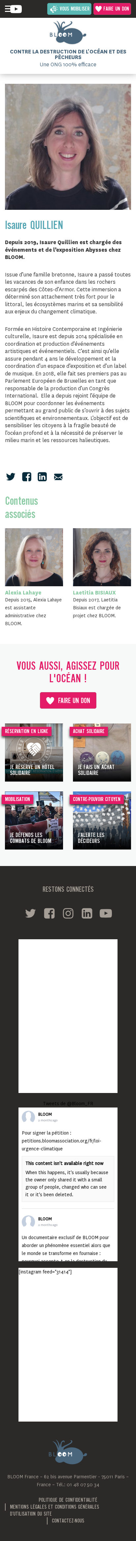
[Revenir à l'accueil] (68, 32)
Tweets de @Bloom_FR (68, 1104)
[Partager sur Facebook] (26, 476)
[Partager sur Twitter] (11, 476)
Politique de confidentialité (68, 1500)
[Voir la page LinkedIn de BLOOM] (87, 913)
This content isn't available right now (64, 1163)
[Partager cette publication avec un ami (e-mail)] (58, 476)
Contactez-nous (68, 1521)
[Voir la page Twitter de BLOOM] (30, 913)
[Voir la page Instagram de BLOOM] (68, 913)
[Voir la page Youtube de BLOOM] (16, 9)
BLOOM (45, 1114)
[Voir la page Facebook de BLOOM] (49, 913)
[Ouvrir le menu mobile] (8, 9)
